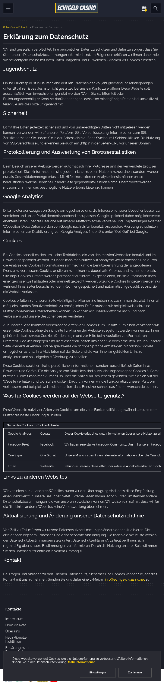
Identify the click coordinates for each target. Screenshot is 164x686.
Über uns (12, 631)
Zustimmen (135, 672)
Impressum (14, 619)
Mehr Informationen (81, 662)
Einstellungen (97, 672)
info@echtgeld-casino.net (125, 579)
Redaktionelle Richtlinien (15, 639)
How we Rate (15, 625)
